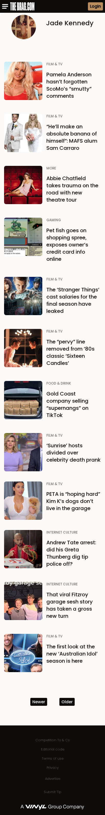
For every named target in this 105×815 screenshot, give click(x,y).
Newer (38, 702)
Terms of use (52, 758)
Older (67, 702)
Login (95, 6)
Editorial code (52, 749)
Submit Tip (52, 791)
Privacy (53, 767)
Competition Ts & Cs (52, 740)
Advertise (52, 778)
